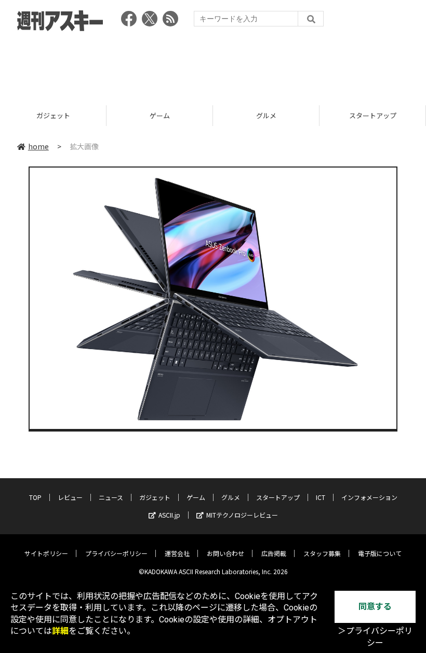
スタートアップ (372, 115)
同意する (375, 607)
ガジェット (53, 115)
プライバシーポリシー (116, 553)
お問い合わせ (225, 553)
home (38, 146)
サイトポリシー (46, 553)
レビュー (70, 497)
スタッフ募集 (322, 553)
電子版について (380, 553)
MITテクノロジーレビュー (242, 514)
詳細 (60, 631)
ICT (320, 497)
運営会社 (177, 553)
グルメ (266, 115)
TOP (35, 497)
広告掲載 (273, 553)
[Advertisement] (213, 64)
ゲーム (160, 115)
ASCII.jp (169, 514)
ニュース (111, 497)
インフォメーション (369, 497)
